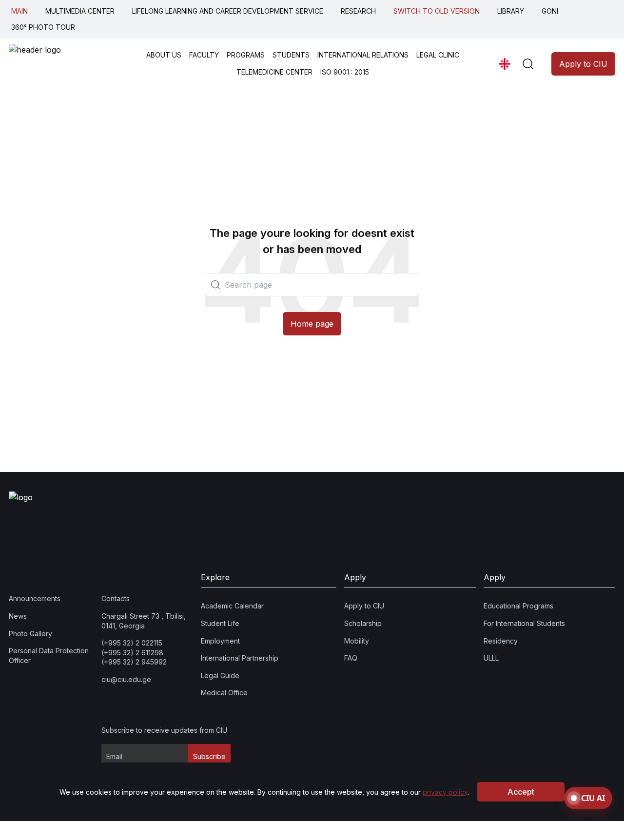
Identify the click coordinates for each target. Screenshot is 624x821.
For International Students (524, 623)
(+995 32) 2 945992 (134, 662)
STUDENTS (291, 55)
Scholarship (363, 623)
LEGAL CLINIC (437, 55)
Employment (220, 641)
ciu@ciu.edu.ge (126, 679)
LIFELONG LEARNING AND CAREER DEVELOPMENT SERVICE (227, 11)
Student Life (220, 623)
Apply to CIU (583, 64)
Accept (520, 792)
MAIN (19, 11)
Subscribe (209, 756)
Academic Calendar (232, 606)
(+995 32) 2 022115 (131, 643)
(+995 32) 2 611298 (132, 652)
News (18, 616)
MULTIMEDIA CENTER (80, 11)
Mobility (356, 641)
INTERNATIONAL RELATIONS (363, 55)
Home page (312, 324)
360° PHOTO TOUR (43, 27)
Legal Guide (220, 675)
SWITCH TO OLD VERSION (436, 11)
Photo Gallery (30, 633)
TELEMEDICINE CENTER (274, 72)
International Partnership (239, 658)
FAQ (350, 658)
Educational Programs (518, 606)
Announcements (34, 598)
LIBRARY (510, 11)
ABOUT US (163, 55)
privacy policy (445, 792)
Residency (501, 641)
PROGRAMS (246, 55)
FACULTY (204, 55)
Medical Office (224, 692)
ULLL (491, 658)
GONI (550, 11)
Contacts (115, 598)
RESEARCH (358, 11)
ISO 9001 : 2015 (344, 72)
